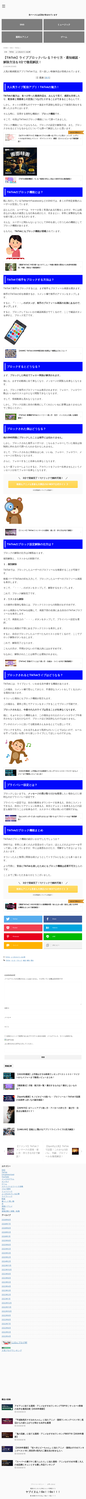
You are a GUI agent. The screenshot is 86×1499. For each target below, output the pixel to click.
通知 (32, 960)
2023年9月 (6, 1274)
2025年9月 (6, 1240)
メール (7, 1017)
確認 (24, 960)
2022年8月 (6, 1319)
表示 (47, 77)
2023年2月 (6, 1294)
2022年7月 (6, 1324)
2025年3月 (6, 1253)
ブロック (19, 960)
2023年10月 (7, 1269)
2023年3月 (6, 1290)
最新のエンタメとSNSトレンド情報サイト (43, 1488)
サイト (6, 1027)
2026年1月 (6, 1236)
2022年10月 (7, 1311)
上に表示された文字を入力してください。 (19, 1044)
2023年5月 (6, 1282)
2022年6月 (6, 1328)
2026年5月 (6, 1232)
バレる (13, 960)
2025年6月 (6, 1245)
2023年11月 (6, 1265)
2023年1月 (6, 1299)
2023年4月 (6, 1286)
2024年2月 (6, 1261)
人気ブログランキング (12, 1350)
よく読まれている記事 (18, 957)
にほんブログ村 (19, 1342)
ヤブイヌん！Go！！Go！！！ (43, 1491)
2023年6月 (6, 1278)
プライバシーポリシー (37, 1484)
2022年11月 (6, 1307)
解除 (28, 960)
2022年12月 (7, 1303)
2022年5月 (6, 1332)
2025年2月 (6, 1257)
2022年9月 (6, 1315)
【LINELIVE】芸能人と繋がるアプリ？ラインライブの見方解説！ (45, 1129)
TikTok (7, 957)
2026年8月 (6, 1220)
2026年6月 (6, 1228)
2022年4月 (6, 1336)
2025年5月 (6, 1249)
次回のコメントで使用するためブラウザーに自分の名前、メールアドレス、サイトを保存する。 (40, 1036)
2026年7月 (6, 1224)
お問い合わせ (51, 1484)
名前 (6, 1008)
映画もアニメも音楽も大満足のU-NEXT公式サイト (41, 484)
